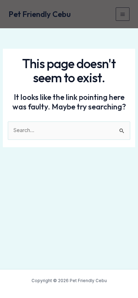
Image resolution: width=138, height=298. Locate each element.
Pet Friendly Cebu (39, 14)
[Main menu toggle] (123, 14)
